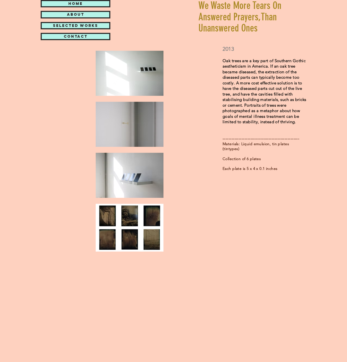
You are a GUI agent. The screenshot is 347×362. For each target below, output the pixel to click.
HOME (75, 3)
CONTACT (76, 36)
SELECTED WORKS (75, 25)
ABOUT (75, 14)
